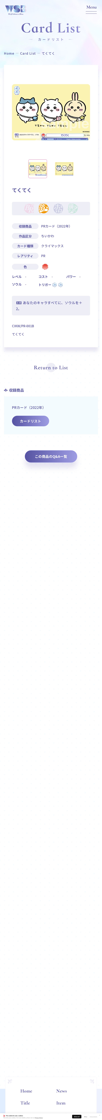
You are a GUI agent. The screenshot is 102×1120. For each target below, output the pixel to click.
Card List (28, 53)
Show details (93, 1116)
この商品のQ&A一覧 (51, 456)
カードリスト (30, 421)
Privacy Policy (39, 1117)
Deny (85, 1116)
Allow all (77, 1116)
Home (9, 53)
